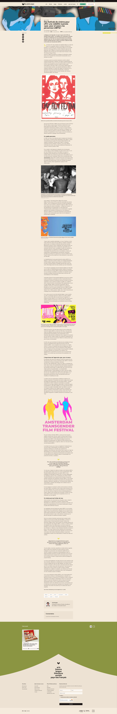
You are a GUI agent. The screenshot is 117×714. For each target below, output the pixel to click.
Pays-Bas (46, 596)
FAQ (47, 686)
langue (58, 671)
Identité (66, 594)
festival (55, 594)
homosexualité (60, 594)
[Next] (94, 626)
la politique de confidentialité (73, 697)
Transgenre (56, 596)
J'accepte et (69, 697)
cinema (51, 594)
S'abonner (83, 4)
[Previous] (91, 626)
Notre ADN (36, 686)
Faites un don (90, 4)
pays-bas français (58, 677)
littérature (58, 673)
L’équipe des (38, 690)
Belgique (46, 594)
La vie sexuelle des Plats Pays (67, 31)
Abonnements (24, 686)
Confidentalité (49, 691)
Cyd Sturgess (47, 30)
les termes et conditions (66, 697)
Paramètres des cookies (51, 693)
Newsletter (48, 687)
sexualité (51, 596)
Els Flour (24, 648)
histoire (58, 669)
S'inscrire (71, 704)
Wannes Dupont (44, 648)
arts (58, 667)
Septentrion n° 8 (60, 589)
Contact (36, 691)
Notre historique (37, 687)
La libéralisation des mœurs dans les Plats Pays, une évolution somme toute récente (49, 645)
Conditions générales (50, 690)
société (58, 675)
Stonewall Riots (47, 157)
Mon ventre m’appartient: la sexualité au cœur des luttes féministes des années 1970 (29, 645)
